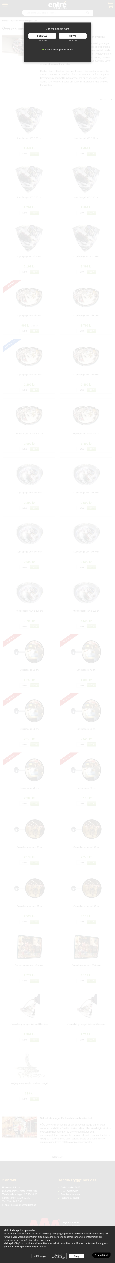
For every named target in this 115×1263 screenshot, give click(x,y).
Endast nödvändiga (58, 1256)
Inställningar (40, 1255)
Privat (72, 36)
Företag (42, 36)
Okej (76, 1255)
